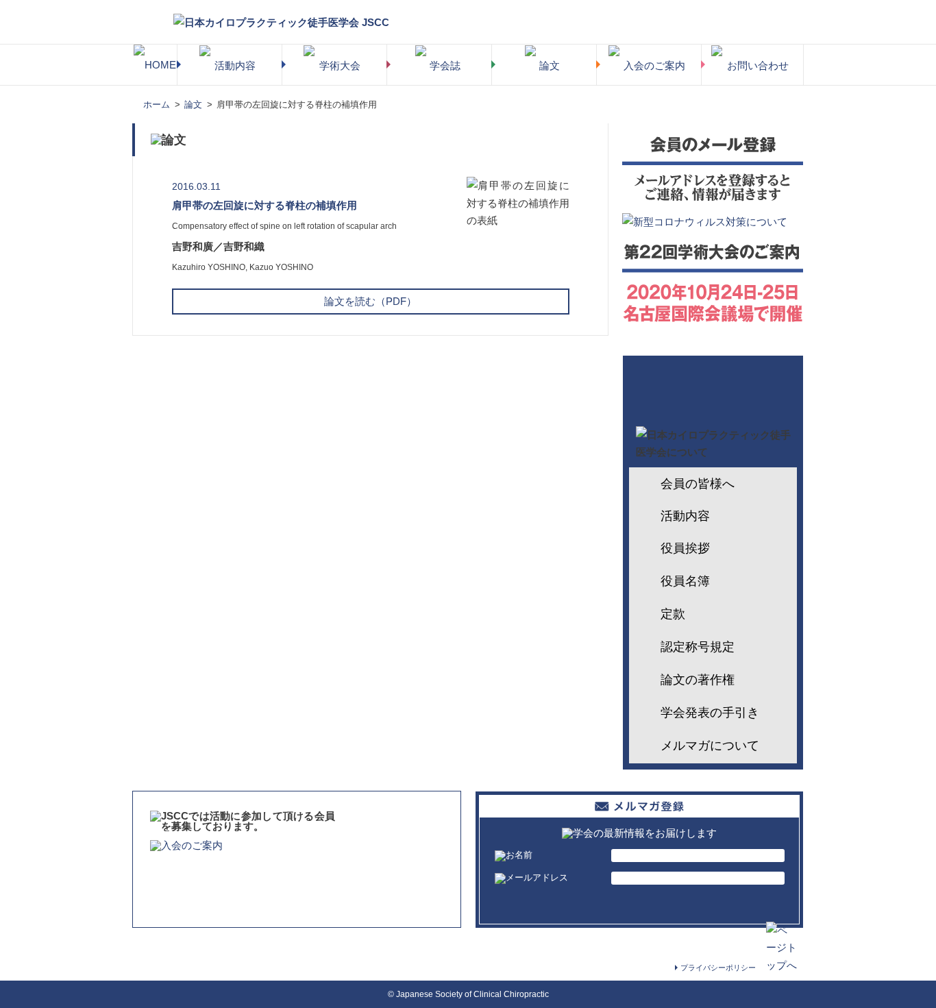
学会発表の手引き (710, 713)
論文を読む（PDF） (370, 301)
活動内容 (685, 516)
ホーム (156, 104)
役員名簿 (685, 581)
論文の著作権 (698, 680)
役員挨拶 (685, 548)
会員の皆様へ (698, 484)
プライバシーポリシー (718, 967)
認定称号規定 (698, 647)
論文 (193, 104)
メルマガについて (710, 745)
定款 (673, 614)
